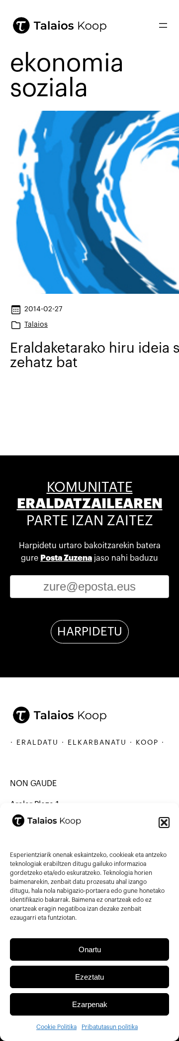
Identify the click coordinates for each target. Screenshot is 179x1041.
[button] (164, 823)
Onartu (90, 949)
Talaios (36, 324)
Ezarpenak (89, 1004)
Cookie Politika (56, 1027)
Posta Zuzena (66, 558)
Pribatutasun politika (110, 1027)
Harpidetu (89, 631)
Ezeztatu (89, 977)
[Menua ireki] (163, 25)
